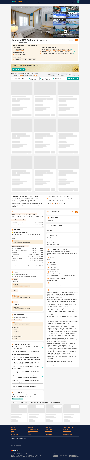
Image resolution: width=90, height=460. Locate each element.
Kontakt (29, 434)
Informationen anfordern (17, 398)
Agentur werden (48, 434)
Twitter (70, 456)
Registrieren (74, 1)
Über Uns (13, 427)
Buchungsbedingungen (33, 429)
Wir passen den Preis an (16, 432)
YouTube (75, 456)
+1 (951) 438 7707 (62, 455)
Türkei (17, 7)
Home (13, 7)
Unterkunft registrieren (68, 427)
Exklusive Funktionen (67, 434)
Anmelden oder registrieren (18, 69)
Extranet (64, 432)
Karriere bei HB (66, 429)
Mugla (26, 7)
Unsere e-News (48, 431)
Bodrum (31, 7)
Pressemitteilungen (49, 432)
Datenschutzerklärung (33, 431)
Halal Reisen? (13, 429)
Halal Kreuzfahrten (67, 431)
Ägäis (22, 7)
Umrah (12, 431)
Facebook (72, 456)
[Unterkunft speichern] (13, 35)
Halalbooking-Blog (49, 427)
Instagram (78, 456)
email (54, 456)
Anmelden (66, 1)
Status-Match (31, 427)
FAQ (29, 432)
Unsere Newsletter (49, 429)
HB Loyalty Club (37, 1)
